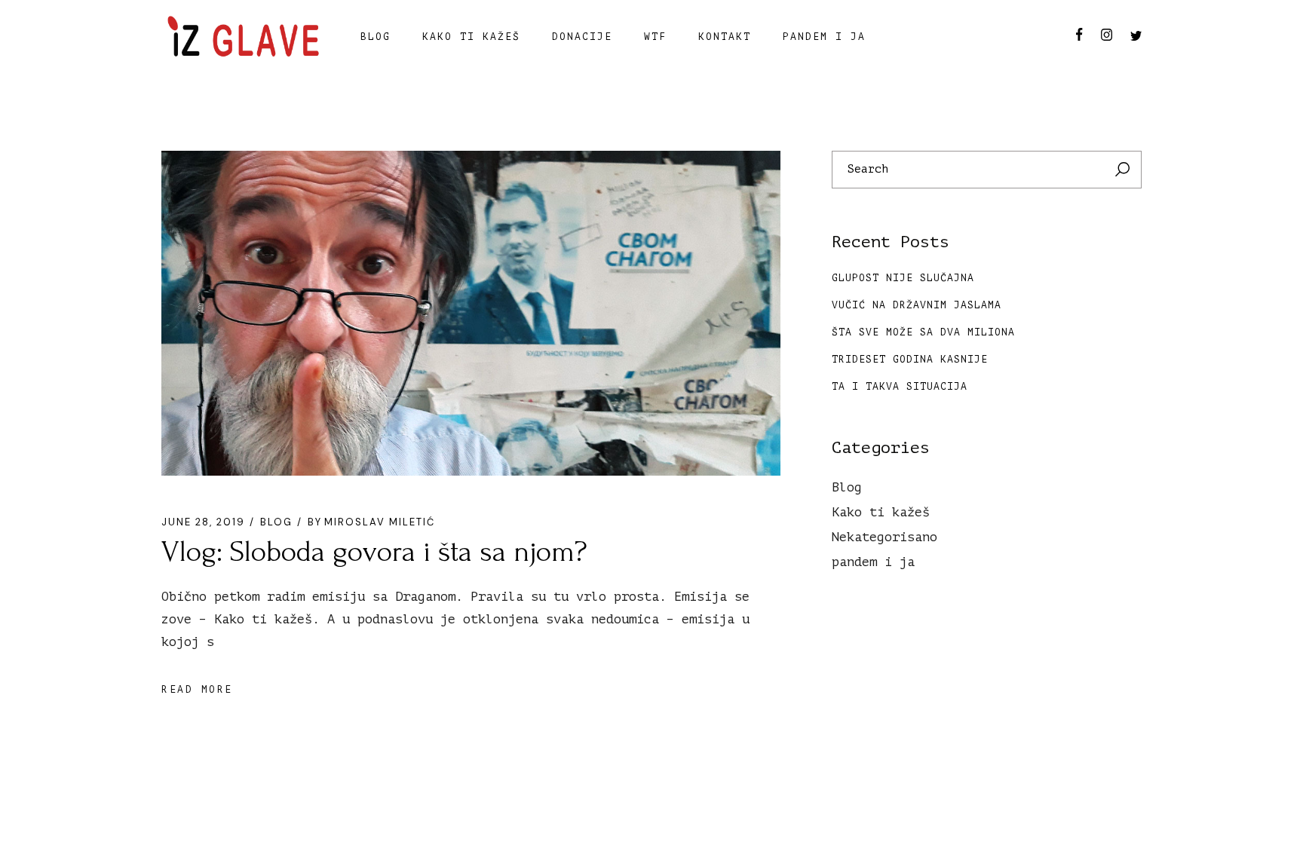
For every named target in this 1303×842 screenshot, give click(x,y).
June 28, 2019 (203, 522)
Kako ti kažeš (881, 512)
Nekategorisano (884, 537)
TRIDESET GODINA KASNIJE (910, 359)
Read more (197, 689)
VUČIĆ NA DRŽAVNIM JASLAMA (916, 305)
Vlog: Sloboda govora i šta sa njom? (374, 551)
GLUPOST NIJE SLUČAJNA (903, 277)
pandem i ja (873, 562)
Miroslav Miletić (371, 522)
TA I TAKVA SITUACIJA (899, 386)
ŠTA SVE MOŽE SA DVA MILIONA (923, 332)
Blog (276, 522)
